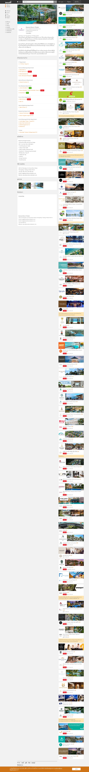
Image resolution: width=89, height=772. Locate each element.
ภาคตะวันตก (8, 32)
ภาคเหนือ (7, 27)
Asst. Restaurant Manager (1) (28, 75)
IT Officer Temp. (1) (24, 64)
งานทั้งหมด (7, 22)
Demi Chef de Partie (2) (25, 123)
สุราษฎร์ (33, 762)
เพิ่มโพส (8, 6)
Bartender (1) (23, 69)
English (61, 1)
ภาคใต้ (7, 23)
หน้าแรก (8, 10)
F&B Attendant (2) (24, 73)
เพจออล (8, 16)
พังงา (29, 762)
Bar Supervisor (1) (25, 71)
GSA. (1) (21, 101)
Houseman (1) (24, 92)
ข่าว (7, 14)
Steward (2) (22, 126)
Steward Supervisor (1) (25, 124)
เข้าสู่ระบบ (69, 1)
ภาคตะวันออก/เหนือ (9, 29)
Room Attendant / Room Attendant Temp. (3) (32, 90)
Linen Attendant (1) (25, 87)
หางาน (20, 1)
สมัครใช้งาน (77, 1)
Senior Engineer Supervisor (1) (26, 115)
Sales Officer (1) (23, 107)
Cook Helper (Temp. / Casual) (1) (27, 121)
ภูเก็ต (26, 762)
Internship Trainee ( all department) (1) (28, 132)
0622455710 (29, 31)
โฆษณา (8, 17)
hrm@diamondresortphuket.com (34, 28)
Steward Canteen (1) (24, 82)
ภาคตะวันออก (8, 30)
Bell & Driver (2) (25, 99)
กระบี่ (22, 762)
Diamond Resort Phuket (32, 27)
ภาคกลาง (7, 25)
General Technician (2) (26, 113)
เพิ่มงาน (8, 5)
